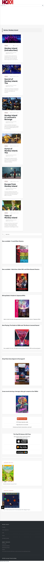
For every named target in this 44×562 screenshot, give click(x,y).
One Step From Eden (5, 538)
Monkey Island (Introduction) (11, 49)
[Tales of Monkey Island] (11, 205)
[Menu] (2, 507)
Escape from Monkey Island (10, 185)
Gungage (3, 527)
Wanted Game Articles (6, 547)
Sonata (3, 535)
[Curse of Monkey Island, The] (11, 138)
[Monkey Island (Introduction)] (11, 39)
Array (15, 558)
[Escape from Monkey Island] (11, 173)
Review (6, 45)
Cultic (3, 532)
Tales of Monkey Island (10, 217)
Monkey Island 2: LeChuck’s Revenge (10, 117)
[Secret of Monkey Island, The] (11, 69)
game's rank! (24, 438)
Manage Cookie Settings (4, 561)
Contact (3, 549)
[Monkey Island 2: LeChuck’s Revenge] (11, 103)
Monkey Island (10, 53)
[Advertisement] (22, 16)
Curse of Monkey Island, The (11, 151)
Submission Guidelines (6, 545)
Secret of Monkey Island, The (11, 81)
